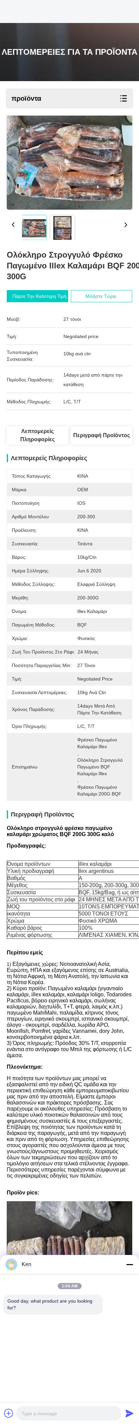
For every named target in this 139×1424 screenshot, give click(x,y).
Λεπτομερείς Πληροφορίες (37, 435)
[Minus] (130, 1264)
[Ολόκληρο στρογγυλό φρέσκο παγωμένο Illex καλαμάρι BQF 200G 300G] (69, 163)
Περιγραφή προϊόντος (101, 435)
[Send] (129, 1413)
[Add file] (8, 1413)
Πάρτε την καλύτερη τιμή (39, 296)
